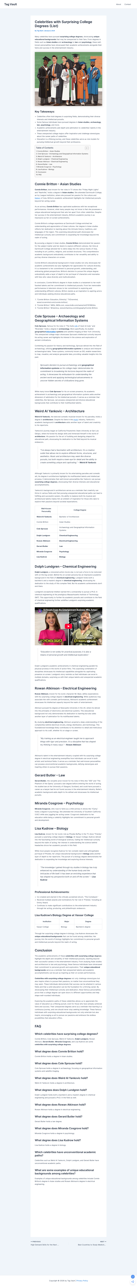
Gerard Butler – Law (45, 164)
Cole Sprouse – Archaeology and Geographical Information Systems (63, 154)
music (75, 419)
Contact (127, 4)
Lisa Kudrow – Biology (46, 169)
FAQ (39, 175)
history (37, 198)
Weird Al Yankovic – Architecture (50, 156)
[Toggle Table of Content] (85, 148)
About (118, 4)
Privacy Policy (82, 1281)
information (51, 332)
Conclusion (42, 172)
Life (75, 326)
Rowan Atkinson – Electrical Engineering (53, 161)
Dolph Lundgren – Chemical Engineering (53, 159)
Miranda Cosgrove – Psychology (49, 167)
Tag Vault (10, 4)
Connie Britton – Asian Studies (48, 151)
